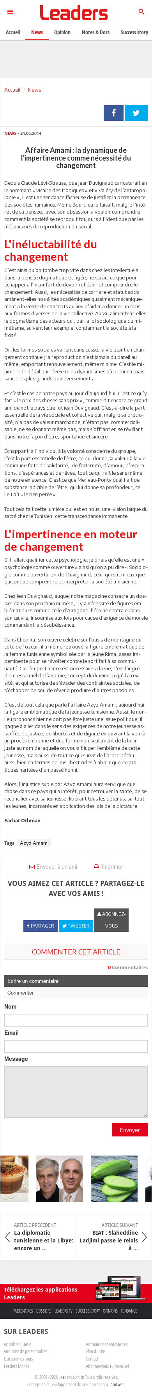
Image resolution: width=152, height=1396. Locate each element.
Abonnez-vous (113, 920)
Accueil (12, 90)
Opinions (110, 1311)
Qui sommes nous (18, 1358)
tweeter (136, 113)
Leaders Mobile (16, 1365)
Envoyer (130, 1130)
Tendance (129, 1311)
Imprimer (112, 866)
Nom (10, 1006)
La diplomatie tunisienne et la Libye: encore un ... (43, 1237)
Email (11, 1032)
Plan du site (95, 1351)
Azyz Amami (34, 843)
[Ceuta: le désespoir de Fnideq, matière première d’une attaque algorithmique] (55, 1179)
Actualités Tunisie (17, 1344)
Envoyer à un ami (57, 866)
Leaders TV (63, 1311)
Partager (114, 113)
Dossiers (43, 1311)
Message (16, 1058)
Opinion (62, 32)
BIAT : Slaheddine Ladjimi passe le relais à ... (109, 1237)
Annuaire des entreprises (106, 1344)
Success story (88, 1311)
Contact (92, 1358)
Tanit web (117, 1384)
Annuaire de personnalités (25, 1351)
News (34, 90)
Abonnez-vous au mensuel (107, 1365)
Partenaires (23, 1311)
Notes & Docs (96, 32)
